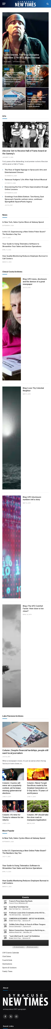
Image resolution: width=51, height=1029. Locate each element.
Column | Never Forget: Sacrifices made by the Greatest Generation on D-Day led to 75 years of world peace (37, 788)
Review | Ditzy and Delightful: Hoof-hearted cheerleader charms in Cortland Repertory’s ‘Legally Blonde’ (13, 78)
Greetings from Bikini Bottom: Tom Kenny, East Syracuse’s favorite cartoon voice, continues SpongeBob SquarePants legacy (24, 199)
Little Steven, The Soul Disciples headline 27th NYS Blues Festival (22, 56)
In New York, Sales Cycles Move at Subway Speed (23, 222)
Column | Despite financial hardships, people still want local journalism (13, 102)
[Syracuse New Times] (25, 4)
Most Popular (8, 831)
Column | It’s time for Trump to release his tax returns (12, 817)
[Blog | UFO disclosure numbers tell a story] (11, 547)
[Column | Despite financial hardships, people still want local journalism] (25, 734)
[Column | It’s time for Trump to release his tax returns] (13, 806)
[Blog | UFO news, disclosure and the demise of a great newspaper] (11, 328)
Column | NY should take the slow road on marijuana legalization (37, 817)
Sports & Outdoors (9, 968)
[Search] (47, 3)
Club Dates (6, 956)
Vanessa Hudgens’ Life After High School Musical (26, 180)
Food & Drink (7, 960)
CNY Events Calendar (10, 953)
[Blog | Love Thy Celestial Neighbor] (11, 438)
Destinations (7, 964)
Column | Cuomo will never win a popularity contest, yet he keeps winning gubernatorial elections (11, 788)
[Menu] (3, 3)
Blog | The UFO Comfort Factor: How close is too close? (33, 608)
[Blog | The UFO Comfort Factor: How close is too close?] (11, 655)
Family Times (7, 971)
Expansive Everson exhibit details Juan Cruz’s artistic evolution (35, 80)
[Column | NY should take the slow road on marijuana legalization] (38, 806)
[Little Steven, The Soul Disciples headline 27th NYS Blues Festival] (25, 38)
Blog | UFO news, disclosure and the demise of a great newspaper (35, 281)
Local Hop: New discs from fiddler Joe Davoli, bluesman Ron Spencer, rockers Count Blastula (36, 101)
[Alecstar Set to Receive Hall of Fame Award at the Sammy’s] (25, 134)
